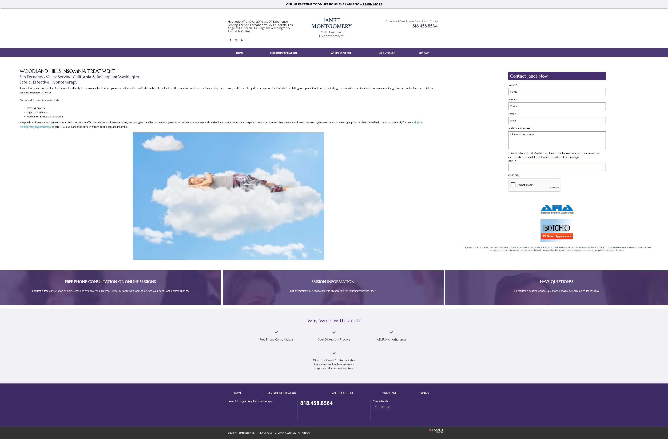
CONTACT (424, 52)
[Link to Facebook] (230, 40)
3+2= (512, 161)
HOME (239, 52)
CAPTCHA (513, 175)
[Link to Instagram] (236, 40)
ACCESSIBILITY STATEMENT (298, 432)
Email (512, 114)
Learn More (372, 4)
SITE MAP (279, 432)
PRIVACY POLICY (266, 432)
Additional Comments (520, 128)
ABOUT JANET (387, 52)
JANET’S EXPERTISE (341, 52)
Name (512, 85)
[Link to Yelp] (242, 40)
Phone (513, 99)
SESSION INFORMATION (283, 52)
